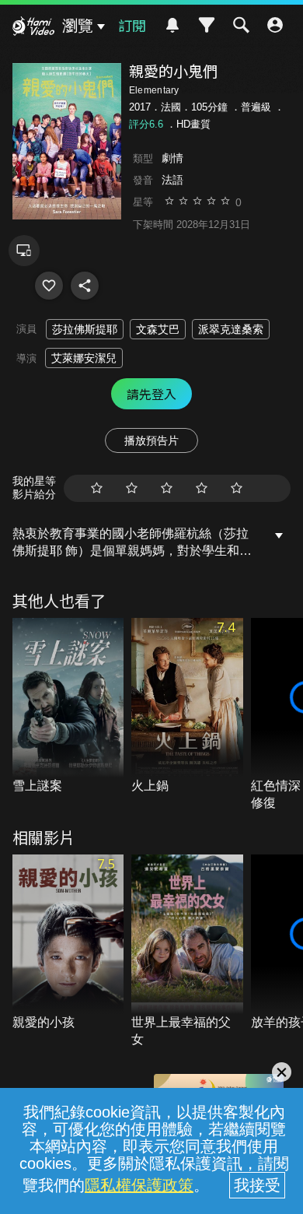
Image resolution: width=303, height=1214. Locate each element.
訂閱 (132, 25)
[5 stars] (236, 488)
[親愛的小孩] (68, 943)
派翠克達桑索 (230, 329)
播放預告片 (151, 440)
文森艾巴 (157, 329)
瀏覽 (77, 25)
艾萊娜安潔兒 (84, 358)
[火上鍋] (187, 706)
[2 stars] (131, 488)
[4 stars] (201, 488)
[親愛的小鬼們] (49, 286)
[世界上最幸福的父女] (187, 951)
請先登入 (151, 393)
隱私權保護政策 (139, 1185)
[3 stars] (166, 488)
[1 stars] (96, 488)
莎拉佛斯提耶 (84, 329)
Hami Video (33, 28)
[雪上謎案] (68, 706)
